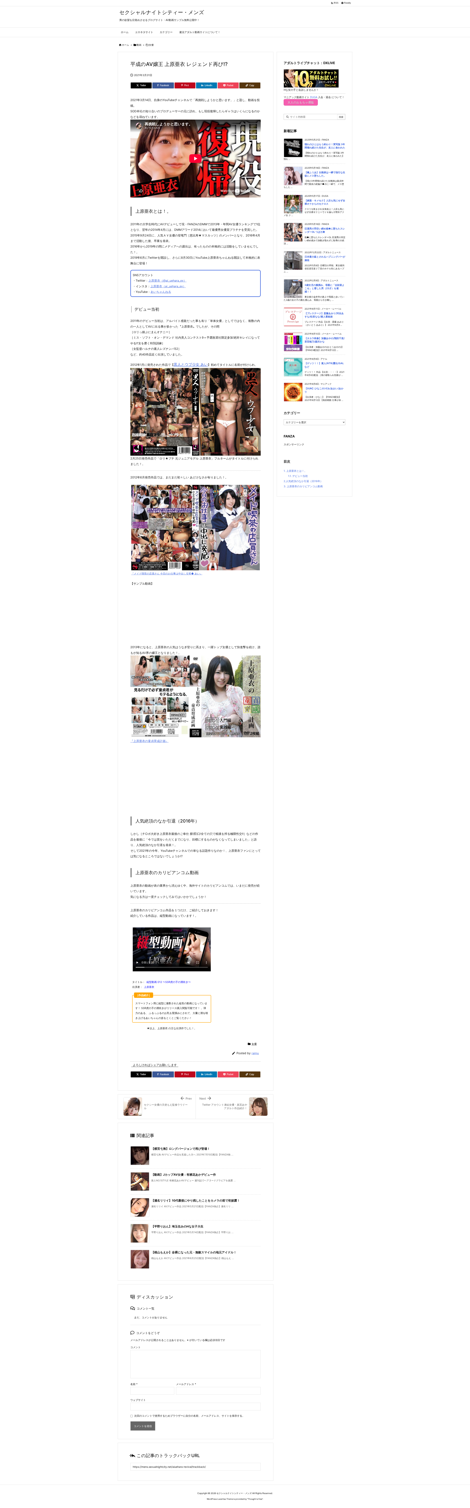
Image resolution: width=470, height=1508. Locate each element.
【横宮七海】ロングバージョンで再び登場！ (180, 1148)
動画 (139, 44)
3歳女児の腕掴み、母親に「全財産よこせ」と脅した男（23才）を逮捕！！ (324, 288)
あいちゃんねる (161, 292)
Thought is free (255, 1499)
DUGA (313, 97)
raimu (255, 1053)
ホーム (125, 44)
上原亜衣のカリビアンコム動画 (303, 486)
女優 (151, 44)
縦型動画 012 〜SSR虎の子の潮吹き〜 (169, 981)
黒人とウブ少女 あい (191, 364)
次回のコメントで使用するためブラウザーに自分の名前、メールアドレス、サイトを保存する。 (189, 1415)
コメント (135, 1347)
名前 (134, 1384)
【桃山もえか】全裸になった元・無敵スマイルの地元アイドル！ (193, 1252)
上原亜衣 (149, 986)
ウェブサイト (138, 1399)
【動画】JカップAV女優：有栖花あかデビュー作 (183, 1174)
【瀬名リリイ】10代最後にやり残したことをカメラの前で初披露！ (195, 1200)
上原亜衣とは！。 (295, 470)
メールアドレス (186, 1384)
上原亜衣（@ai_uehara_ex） (167, 280)
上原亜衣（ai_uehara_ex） (168, 286)
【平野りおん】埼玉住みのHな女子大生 (177, 1226)
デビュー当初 (298, 475)
